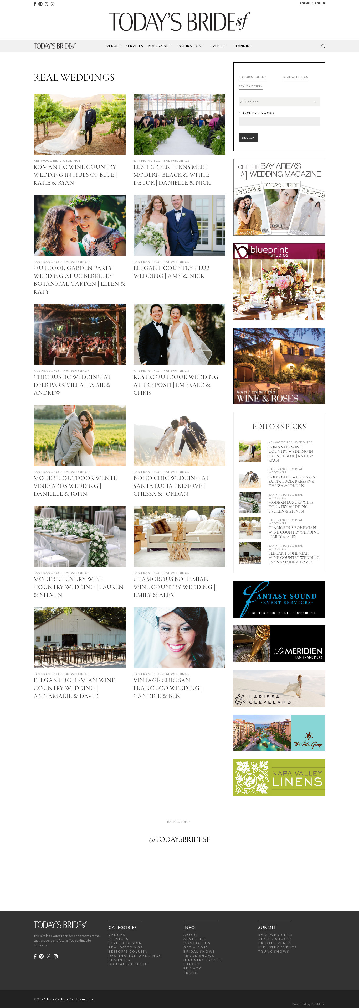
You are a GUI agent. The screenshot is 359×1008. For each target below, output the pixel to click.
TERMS (190, 972)
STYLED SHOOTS (275, 939)
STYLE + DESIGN (125, 943)
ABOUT (190, 935)
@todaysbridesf (179, 840)
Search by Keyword (256, 113)
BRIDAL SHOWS (199, 951)
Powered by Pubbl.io (308, 1004)
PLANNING (120, 960)
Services (134, 46)
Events (218, 46)
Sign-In (304, 3)
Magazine (158, 46)
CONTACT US (197, 943)
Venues (113, 46)
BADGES (191, 964)
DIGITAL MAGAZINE (129, 964)
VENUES (117, 935)
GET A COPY (196, 947)
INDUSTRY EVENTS (202, 960)
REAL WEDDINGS (126, 947)
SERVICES (119, 939)
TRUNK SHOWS (198, 956)
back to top (177, 821)
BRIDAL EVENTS (274, 943)
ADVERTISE (195, 939)
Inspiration (189, 46)
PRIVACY (192, 968)
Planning (243, 46)
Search (248, 137)
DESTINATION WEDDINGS (135, 956)
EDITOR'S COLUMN (128, 951)
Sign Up (319, 3)
